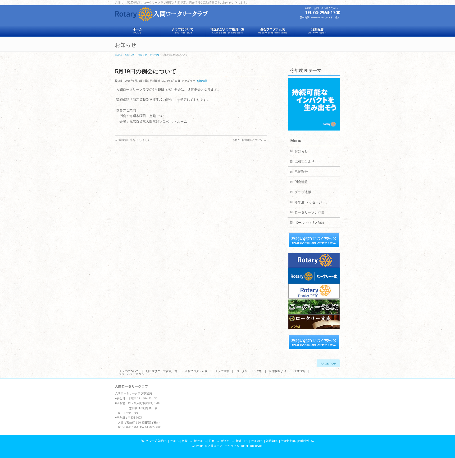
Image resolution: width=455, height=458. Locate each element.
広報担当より (304, 161)
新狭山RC (242, 441)
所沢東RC (257, 441)
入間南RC (272, 441)
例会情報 (202, 80)
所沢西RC (227, 441)
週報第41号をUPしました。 (134, 140)
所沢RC (175, 441)
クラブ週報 (303, 192)
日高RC (214, 441)
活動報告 (301, 171)
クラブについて (129, 371)
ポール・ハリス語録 (309, 222)
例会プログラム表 (196, 371)
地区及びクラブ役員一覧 (161, 371)
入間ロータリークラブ (222, 446)
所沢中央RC (288, 441)
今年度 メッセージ (308, 202)
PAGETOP (328, 363)
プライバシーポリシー (133, 374)
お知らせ (301, 151)
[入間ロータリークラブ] (162, 16)
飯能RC (187, 441)
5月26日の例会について (250, 140)
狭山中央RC (306, 441)
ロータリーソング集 (309, 212)
